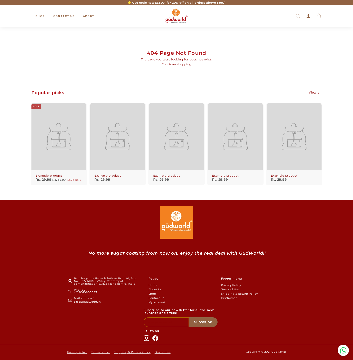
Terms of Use (230, 289)
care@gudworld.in (87, 301)
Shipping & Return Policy (239, 293)
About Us (155, 289)
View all (315, 92)
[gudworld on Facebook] (155, 338)
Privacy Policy (231, 285)
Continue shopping (176, 64)
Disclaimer (229, 298)
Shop (40, 16)
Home (153, 285)
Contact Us (64, 16)
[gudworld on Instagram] (146, 338)
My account (157, 302)
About (88, 16)
